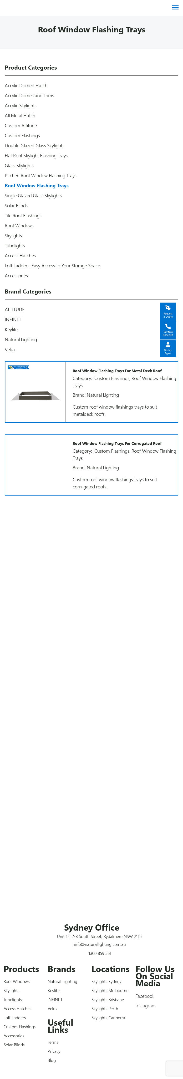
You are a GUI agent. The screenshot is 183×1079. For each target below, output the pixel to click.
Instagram (146, 1005)
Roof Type (27, 711)
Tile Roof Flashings (23, 215)
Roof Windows (19, 225)
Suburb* (25, 668)
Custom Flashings (22, 135)
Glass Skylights (19, 165)
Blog (52, 1060)
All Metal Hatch (20, 115)
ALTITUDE (15, 309)
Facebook (145, 996)
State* (22, 689)
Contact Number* (35, 582)
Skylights (13, 235)
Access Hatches (20, 255)
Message (25, 750)
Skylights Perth (105, 1008)
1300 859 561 (99, 953)
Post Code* (27, 646)
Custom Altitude (21, 125)
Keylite (11, 329)
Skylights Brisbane (108, 999)
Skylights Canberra (108, 1017)
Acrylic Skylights (20, 105)
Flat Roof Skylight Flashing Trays (36, 155)
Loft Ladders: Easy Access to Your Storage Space (52, 265)
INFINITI (13, 319)
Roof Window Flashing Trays (37, 185)
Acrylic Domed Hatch (26, 85)
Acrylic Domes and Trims (29, 95)
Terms (53, 1042)
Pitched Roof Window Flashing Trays (40, 175)
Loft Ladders (15, 1017)
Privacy (54, 1051)
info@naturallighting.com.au (100, 944)
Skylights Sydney (106, 981)
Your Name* (28, 560)
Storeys (24, 730)
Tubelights (15, 245)
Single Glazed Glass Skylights (33, 195)
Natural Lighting (21, 339)
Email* (23, 603)
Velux (10, 349)
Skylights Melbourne (110, 990)
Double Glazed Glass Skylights (34, 145)
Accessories (16, 275)
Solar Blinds (16, 205)
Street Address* (32, 625)
